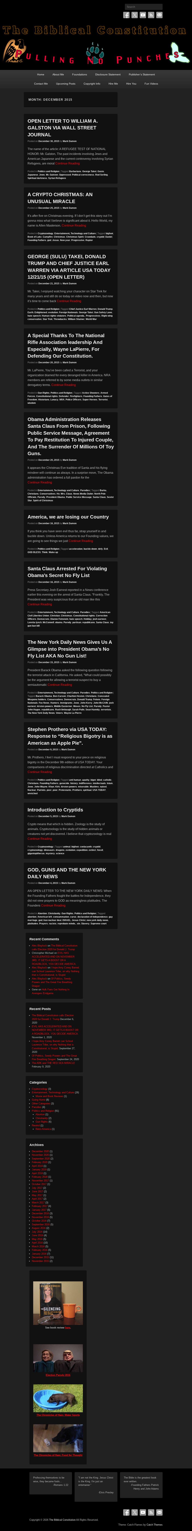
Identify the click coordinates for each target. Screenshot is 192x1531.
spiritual (87, 790)
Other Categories (41, 1103)
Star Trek (47, 319)
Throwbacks (60, 319)
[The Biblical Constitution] (96, 46)
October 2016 (39, 1220)
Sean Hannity (93, 709)
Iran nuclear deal (52, 920)
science (60, 853)
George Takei (89, 171)
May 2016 (37, 1239)
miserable (83, 786)
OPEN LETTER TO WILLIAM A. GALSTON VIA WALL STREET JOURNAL (63, 127)
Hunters (54, 703)
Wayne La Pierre (73, 713)
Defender (64, 396)
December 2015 (40, 1257)
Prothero (77, 790)
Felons (96, 699)
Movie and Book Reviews (49, 1096)
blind (99, 780)
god (49, 240)
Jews (42, 174)
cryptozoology (35, 850)
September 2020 (41, 1158)
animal (66, 846)
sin (78, 923)
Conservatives (48, 493)
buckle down (90, 549)
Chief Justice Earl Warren (83, 309)
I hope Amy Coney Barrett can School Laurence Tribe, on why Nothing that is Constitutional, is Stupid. (55, 971)
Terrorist (103, 399)
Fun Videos (151, 83)
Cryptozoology (45, 233)
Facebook (126, 15)
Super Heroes (89, 399)
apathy (85, 780)
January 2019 (39, 1169)
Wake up (53, 552)
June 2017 (37, 1191)
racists (52, 923)
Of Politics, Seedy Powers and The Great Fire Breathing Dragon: (52, 982)
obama (58, 622)
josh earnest (99, 619)
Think (45, 552)
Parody (41, 497)
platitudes (33, 923)
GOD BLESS (34, 552)
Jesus (55, 240)
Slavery (85, 923)
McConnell (48, 622)
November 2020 (40, 1155)
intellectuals (99, 783)
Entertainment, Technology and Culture (75, 233)
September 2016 (41, 1224)
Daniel (108, 237)
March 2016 (38, 1246)
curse (73, 917)
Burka (103, 490)
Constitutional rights (47, 396)
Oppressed (65, 174)
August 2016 (39, 1228)
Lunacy (54, 399)
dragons (60, 850)
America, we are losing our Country (68, 517)
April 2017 (37, 1198)
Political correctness (83, 174)
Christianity (54, 913)
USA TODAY (99, 790)
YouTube (143, 15)
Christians (33, 493)
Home (40, 74)
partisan (76, 622)
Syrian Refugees (57, 178)
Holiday (88, 619)
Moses (76, 706)
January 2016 (39, 1253)
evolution (53, 312)
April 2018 (37, 1173)
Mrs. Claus (66, 493)
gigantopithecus (36, 853)
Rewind (36, 1125)
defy (100, 549)
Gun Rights (44, 393)
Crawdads (90, 237)
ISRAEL (66, 920)
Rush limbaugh (63, 709)
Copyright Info (92, 83)
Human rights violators (54, 315)
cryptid (100, 237)
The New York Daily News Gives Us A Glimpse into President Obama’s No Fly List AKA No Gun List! (70, 649)
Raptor (89, 240)
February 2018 (39, 1176)
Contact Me (41, 83)
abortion (32, 917)
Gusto (101, 171)
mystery (50, 853)
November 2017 (40, 1180)
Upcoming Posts (65, 83)
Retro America (43, 1129)
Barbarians (75, 171)
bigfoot (109, 233)
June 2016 (37, 1235)
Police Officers (73, 399)
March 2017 (38, 1202)
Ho (58, 493)
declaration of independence (92, 917)
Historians (43, 399)
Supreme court (98, 923)
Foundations (79, 74)
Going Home (38, 1099)
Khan (51, 786)
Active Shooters (90, 393)
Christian (55, 615)
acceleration (75, 549)
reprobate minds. (67, 923)
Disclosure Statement (108, 74)
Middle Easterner (63, 706)
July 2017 (37, 1188)
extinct (92, 850)
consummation (61, 917)
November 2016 (40, 1217)
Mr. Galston (52, 174)
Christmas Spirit (75, 237)
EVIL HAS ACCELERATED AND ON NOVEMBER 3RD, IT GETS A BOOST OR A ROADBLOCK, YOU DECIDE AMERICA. (55, 1030)
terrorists (106, 709)
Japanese (33, 174)
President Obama (55, 497)
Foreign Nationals (68, 312)
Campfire (48, 237)
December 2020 (40, 1151)
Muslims (94, 786)
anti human (75, 780)
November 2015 (40, 1261)
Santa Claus (99, 497)
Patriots (41, 790)
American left (45, 917)
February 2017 (39, 1206)
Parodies (85, 490)
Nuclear (32, 790)
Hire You (131, 83)
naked (103, 786)
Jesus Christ (79, 920)
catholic (107, 780)
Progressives (93, 315)
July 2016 (37, 1231)
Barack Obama (44, 696)
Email (159, 15)
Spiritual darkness (37, 178)
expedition (82, 850)
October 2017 (39, 1184)
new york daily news (97, 920)
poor (55, 790)
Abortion (42, 913)
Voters (59, 713)
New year (65, 240)
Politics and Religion (48, 171)
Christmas (59, 237)
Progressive (77, 240)
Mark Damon (69, 141)
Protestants (65, 790)
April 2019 (37, 1166)
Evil (106, 549)
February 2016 (39, 1250)
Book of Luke (35, 237)
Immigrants (66, 703)
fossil (100, 850)
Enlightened (40, 312)
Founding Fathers (37, 240)
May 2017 (37, 1195)
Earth (30, 312)
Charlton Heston (75, 696)
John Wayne (40, 786)
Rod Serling (101, 174)
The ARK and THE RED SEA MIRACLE (53, 1063)
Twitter (134, 15)
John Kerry (86, 703)
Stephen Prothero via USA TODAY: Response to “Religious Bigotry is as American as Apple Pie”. (70, 736)
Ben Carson (59, 696)
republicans (88, 622)
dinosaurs (49, 850)
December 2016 (40, 1213)
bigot (93, 780)
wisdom (32, 403)
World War (91, 319)
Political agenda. (76, 315)
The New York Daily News (41, 713)
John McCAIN (100, 703)
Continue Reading (67, 163)
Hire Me (113, 83)
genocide (64, 783)
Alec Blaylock (39, 945)
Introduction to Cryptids (55, 810)
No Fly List (87, 706)
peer (49, 790)
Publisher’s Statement (142, 74)
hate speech (34, 315)
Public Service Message (79, 497)
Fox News (44, 703)
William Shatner (76, 319)
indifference (85, 783)
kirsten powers (45, 706)
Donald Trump (105, 309)
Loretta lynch (35, 622)
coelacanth (86, 846)
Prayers (43, 923)
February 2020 (39, 1162)
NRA (61, 399)
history (74, 783)
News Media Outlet (83, 493)
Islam (110, 783)
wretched (33, 793)
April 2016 (37, 1242)
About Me (58, 74)
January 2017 (39, 1209)
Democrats (43, 619)
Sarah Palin (78, 709)
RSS (151, 15)
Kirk (57, 786)
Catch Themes (155, 1524)
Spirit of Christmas (43, 500)
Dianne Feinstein (59, 619)
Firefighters (76, 396)
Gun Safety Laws (103, 312)
